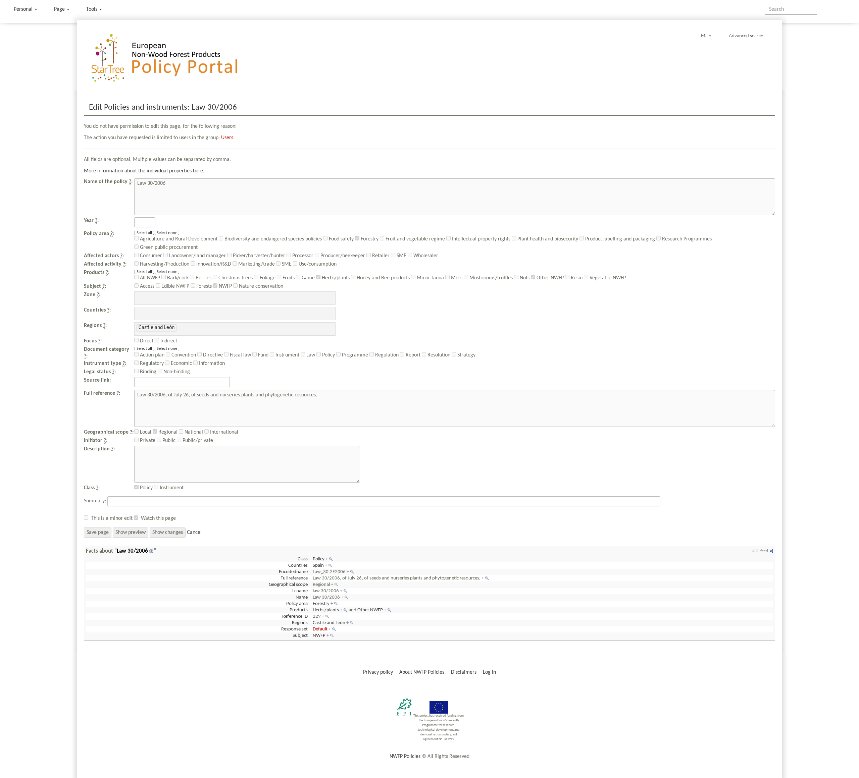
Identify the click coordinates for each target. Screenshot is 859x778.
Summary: (95, 501)
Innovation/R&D (213, 264)
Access (146, 286)
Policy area (297, 603)
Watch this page (158, 518)
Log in (489, 672)
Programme (354, 355)
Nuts (523, 278)
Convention (183, 355)
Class (303, 559)
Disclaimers (463, 672)
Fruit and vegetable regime (414, 239)
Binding (147, 372)
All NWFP (149, 278)
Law (310, 355)
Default (320, 629)
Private (147, 440)
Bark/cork (177, 278)
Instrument (286, 355)
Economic (180, 363)
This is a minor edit (112, 518)
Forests (203, 286)
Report (412, 355)
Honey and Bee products (382, 278)
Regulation (386, 355)
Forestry (368, 239)
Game (307, 278)
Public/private (197, 440)
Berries (202, 278)
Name (302, 597)
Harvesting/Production (164, 264)
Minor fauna (429, 278)
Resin (576, 278)
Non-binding (176, 372)
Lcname (300, 591)
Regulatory (151, 363)
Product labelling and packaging (619, 239)
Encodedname (293, 571)
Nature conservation (260, 286)
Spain (318, 565)
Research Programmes (686, 239)
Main (706, 35)
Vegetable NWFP (607, 278)
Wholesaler (425, 256)
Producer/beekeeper (342, 256)
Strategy (465, 355)
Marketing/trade (256, 264)
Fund (262, 355)
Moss (456, 278)
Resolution (438, 355)
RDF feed (760, 551)
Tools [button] (92, 9)
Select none (167, 233)
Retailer (380, 256)
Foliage (266, 278)
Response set (294, 629)
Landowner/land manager (197, 256)
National (193, 432)
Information (211, 363)
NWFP (224, 286)
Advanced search (746, 35)
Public (168, 440)
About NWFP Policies (421, 672)
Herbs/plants (335, 278)
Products (299, 610)
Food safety (340, 239)
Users (227, 138)
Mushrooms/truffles (490, 278)
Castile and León (329, 622)
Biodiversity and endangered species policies (272, 239)
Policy (328, 355)
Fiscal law (240, 355)
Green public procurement (168, 247)
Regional (167, 432)
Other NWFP (549, 278)
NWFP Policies (405, 756)
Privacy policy (378, 672)
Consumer (150, 256)
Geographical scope (288, 584)
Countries (298, 565)
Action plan (151, 355)
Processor (302, 256)
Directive (212, 355)
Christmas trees (235, 278)
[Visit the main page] (174, 58)
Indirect (168, 341)
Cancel (194, 532)
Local (145, 432)
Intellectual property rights (480, 239)
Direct (146, 341)
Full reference (294, 578)
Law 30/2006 (132, 551)
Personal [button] (24, 9)
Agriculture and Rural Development (178, 239)
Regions (300, 622)
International (223, 432)
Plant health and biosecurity (547, 239)
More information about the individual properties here (143, 171)
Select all (144, 233)
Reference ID (295, 616)
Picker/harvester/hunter (258, 256)
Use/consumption (317, 264)
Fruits (288, 278)
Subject (300, 635)
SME (400, 256)
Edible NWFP (174, 286)
